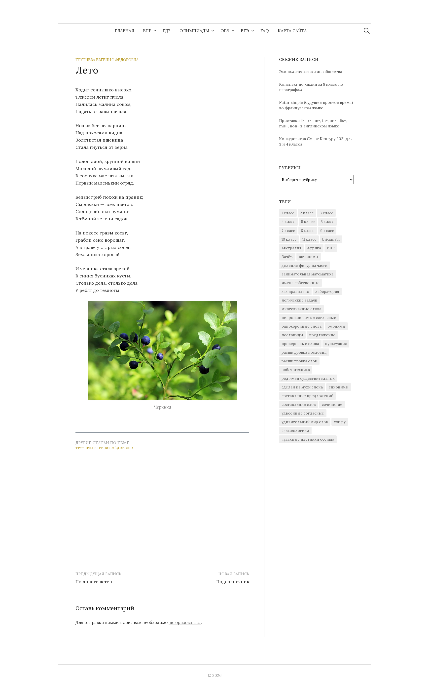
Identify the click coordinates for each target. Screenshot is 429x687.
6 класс (327, 221)
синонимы (339, 387)
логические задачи (299, 300)
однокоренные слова (302, 326)
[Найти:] (366, 31)
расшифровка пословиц (304, 352)
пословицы (292, 335)
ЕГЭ (245, 31)
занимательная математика (307, 274)
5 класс (308, 221)
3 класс (326, 213)
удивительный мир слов (305, 422)
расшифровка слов (299, 361)
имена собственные (301, 282)
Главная (124, 31)
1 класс (288, 213)
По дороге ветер (93, 581)
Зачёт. (287, 256)
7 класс (288, 230)
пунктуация (336, 343)
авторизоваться (185, 622)
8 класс (307, 230)
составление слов (299, 404)
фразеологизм (295, 430)
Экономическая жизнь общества (310, 71)
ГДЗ (167, 31)
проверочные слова (300, 343)
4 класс (288, 221)
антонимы (308, 256)
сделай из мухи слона (302, 387)
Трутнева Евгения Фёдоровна (107, 59)
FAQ (264, 31)
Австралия (291, 248)
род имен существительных (308, 378)
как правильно (295, 291)
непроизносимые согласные (309, 317)
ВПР (147, 31)
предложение (322, 335)
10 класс (289, 239)
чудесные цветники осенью (308, 439)
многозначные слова (301, 308)
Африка (314, 248)
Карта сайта (292, 31)
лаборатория (327, 291)
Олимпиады (194, 31)
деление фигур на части (304, 265)
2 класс (307, 213)
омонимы (336, 326)
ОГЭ (224, 31)
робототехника (296, 369)
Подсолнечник (232, 581)
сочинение (332, 404)
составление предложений (307, 395)
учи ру (340, 422)
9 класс (327, 230)
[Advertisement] (162, 504)
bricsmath (331, 239)
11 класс (309, 239)
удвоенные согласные (303, 413)
